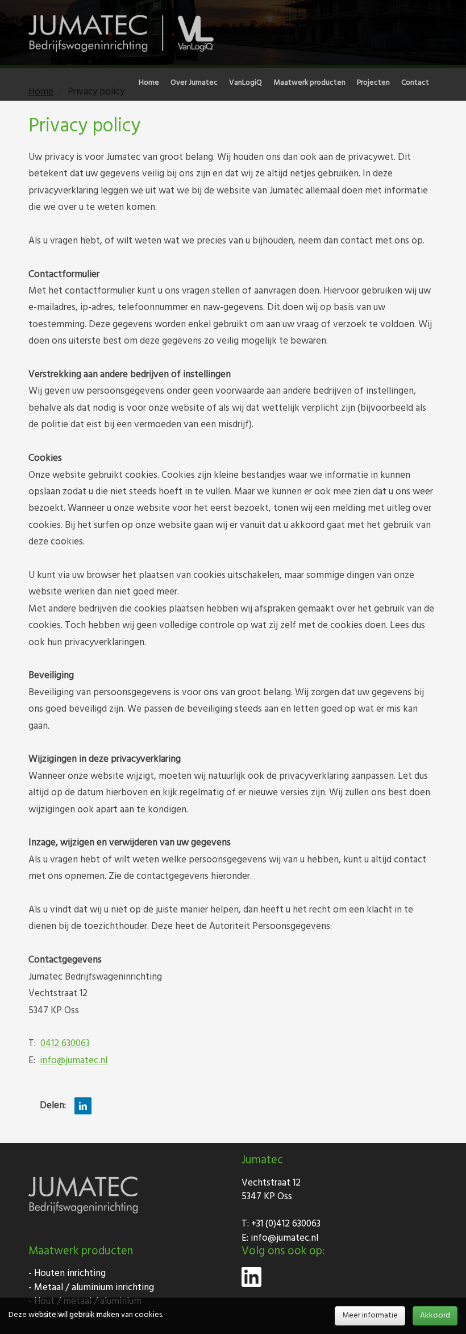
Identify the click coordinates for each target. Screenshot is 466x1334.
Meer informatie (370, 1315)
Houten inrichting (70, 1273)
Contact (415, 83)
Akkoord (435, 1315)
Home (149, 83)
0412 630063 (65, 1043)
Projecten (373, 83)
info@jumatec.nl (73, 1060)
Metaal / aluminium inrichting (94, 1287)
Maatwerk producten (309, 83)
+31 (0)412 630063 (286, 1224)
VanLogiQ (245, 83)
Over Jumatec (194, 83)
